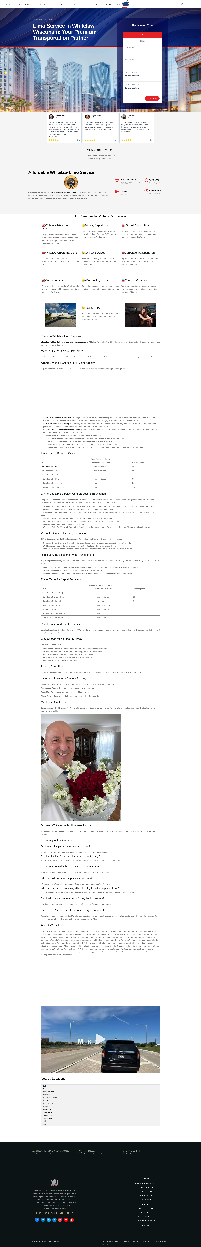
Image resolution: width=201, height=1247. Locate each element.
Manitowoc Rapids (50, 1098)
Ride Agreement (121, 1241)
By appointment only (44, 1154)
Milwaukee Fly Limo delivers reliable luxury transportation (63, 342)
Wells (45, 1124)
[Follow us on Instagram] (60, 1220)
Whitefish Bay (147, 1208)
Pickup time (129, 60)
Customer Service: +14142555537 (54, 1213)
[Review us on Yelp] (72, 1220)
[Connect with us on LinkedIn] (43, 1220)
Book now (152, 98)
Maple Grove (48, 1103)
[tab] (142, 35)
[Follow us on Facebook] (37, 1220)
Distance (142, 35)
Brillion (45, 1086)
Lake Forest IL (146, 1217)
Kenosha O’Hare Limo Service (139, 1241)
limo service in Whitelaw (53, 192)
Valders (46, 1121)
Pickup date (129, 47)
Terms (111, 1241)
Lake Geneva (147, 1187)
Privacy (105, 1241)
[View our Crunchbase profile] (54, 1220)
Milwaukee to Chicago (50, 467)
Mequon (146, 1200)
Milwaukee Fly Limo (74, 192)
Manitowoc (47, 1101)
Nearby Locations (53, 1078)
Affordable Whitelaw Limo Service (61, 172)
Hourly (142, 41)
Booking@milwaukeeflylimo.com (96, 1154)
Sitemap (146, 1225)
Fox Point (146, 1204)
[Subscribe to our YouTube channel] (66, 1220)
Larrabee (46, 1095)
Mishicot (46, 1106)
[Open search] (182, 4)
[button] (100, 1039)
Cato (45, 1089)
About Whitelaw (52, 925)
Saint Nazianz (48, 1112)
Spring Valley (48, 1115)
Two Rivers (47, 1118)
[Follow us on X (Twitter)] (49, 1220)
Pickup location (130, 72)
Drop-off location (131, 84)
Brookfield (146, 1212)
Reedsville (47, 1109)
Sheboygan (146, 1196)
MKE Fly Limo (41, 1241)
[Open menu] (192, 4)
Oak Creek (146, 1191)
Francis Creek (48, 1092)
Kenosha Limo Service (146, 1183)
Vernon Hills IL (147, 1221)
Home (146, 1179)
